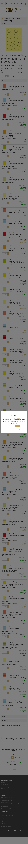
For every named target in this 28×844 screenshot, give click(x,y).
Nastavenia (11, 426)
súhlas (18, 418)
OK (18, 426)
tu (19, 429)
